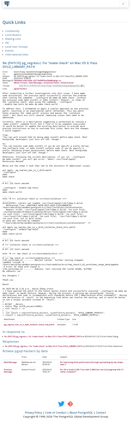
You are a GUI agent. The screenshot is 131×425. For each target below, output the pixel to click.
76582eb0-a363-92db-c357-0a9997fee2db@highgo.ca (37, 80)
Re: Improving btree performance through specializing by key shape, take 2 (91, 363)
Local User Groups (16, 46)
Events (9, 50)
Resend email (67, 83)
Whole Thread (20, 83)
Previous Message (8, 370)
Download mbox (51, 83)
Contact (101, 412)
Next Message (10, 362)
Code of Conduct (56, 412)
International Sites (16, 54)
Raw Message (35, 83)
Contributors (13, 34)
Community (12, 31)
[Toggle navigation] (123, 4)
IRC (7, 42)
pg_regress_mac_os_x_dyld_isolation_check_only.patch (29, 324)
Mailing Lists (13, 38)
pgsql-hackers (20, 88)
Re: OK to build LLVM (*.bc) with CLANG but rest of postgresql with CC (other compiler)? (92, 370)
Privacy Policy (33, 412)
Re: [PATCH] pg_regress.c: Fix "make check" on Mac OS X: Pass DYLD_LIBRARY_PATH (43, 336)
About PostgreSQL (81, 412)
